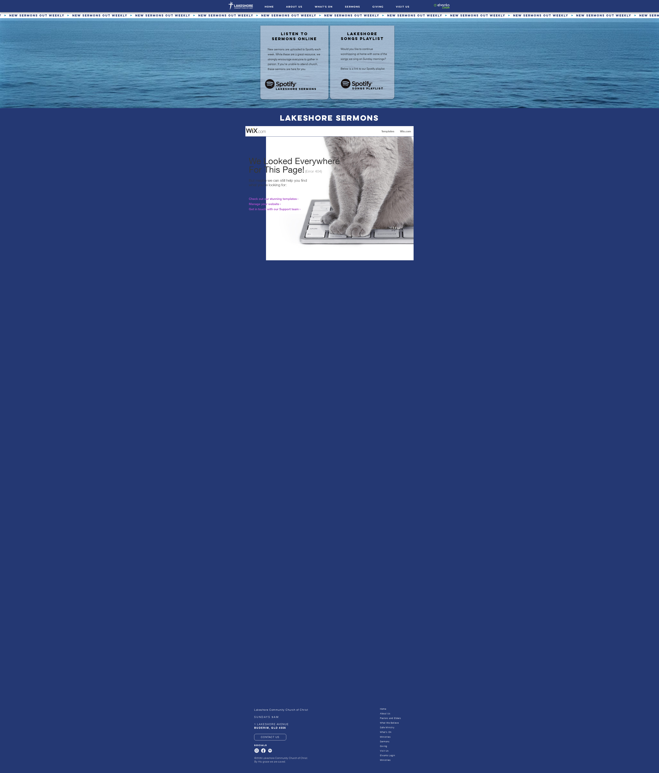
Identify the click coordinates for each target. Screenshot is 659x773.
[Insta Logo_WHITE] (256, 750)
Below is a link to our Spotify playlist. (363, 68)
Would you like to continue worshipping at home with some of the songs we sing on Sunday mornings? (364, 54)
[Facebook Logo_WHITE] (263, 750)
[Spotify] (270, 750)
